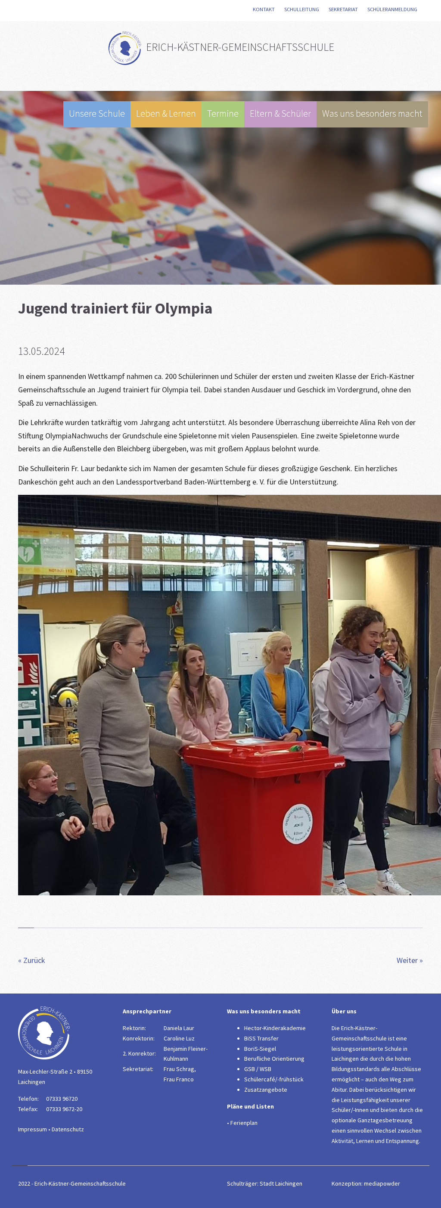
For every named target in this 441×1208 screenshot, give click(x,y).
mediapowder (382, 1183)
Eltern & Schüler (280, 113)
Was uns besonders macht (372, 113)
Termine (223, 113)
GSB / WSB (257, 1069)
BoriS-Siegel (260, 1049)
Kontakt (264, 9)
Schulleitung (302, 9)
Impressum (32, 1129)
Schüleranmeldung (393, 9)
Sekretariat (344, 9)
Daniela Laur (179, 1028)
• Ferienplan (242, 1123)
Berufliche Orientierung (274, 1058)
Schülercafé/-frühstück (274, 1079)
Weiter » (410, 960)
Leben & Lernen (166, 113)
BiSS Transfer (261, 1038)
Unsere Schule (97, 113)
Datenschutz (68, 1129)
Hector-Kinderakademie (275, 1028)
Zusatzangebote (265, 1089)
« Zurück (31, 960)
